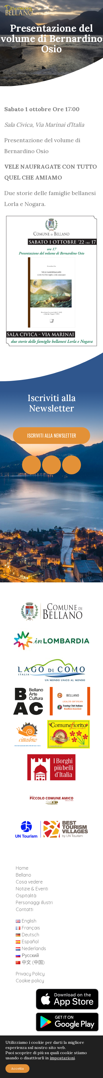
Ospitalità (26, 895)
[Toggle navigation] (89, 11)
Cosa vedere (29, 882)
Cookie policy (30, 980)
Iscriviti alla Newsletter (51, 435)
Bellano (23, 875)
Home (22, 868)
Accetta (17, 1068)
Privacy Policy (30, 974)
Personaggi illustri (34, 902)
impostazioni (62, 1057)
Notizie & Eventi (32, 889)
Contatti (24, 909)
